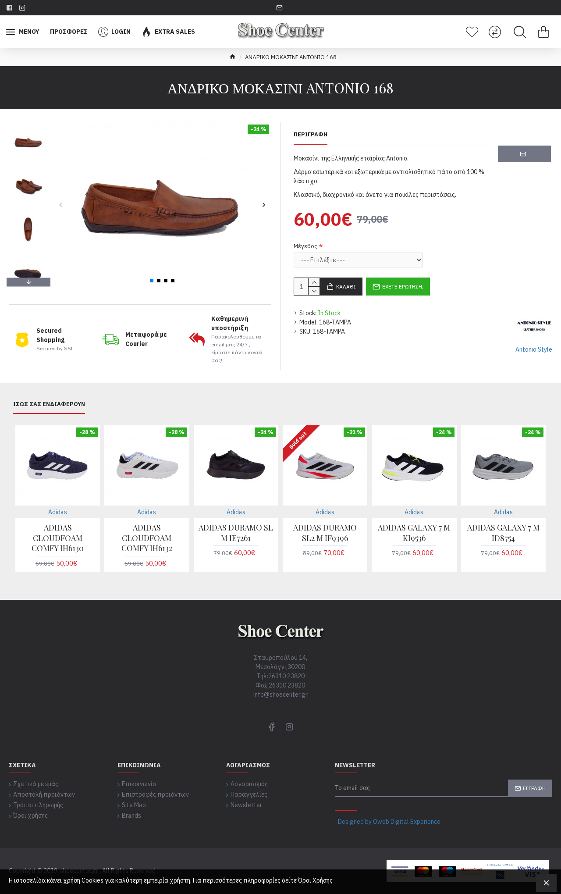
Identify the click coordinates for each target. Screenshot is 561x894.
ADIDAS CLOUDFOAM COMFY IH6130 (58, 538)
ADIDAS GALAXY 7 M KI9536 (414, 533)
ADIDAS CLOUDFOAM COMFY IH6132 (146, 538)
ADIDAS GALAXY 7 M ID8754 (503, 533)
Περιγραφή (310, 134)
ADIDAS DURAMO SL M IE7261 (236, 533)
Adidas (57, 512)
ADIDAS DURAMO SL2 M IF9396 (325, 533)
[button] (60, 204)
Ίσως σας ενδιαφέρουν (49, 404)
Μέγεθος (305, 246)
